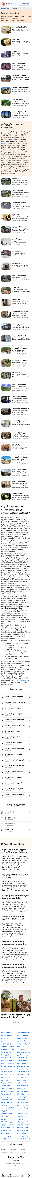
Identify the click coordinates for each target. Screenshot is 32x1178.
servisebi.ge (23, 680)
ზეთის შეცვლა (21, 1046)
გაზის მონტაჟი (5, 1041)
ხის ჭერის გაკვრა (22, 1097)
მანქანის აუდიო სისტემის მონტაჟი (24, 1074)
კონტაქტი (23, 1152)
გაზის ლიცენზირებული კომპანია (24, 1102)
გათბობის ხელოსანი (7, 1088)
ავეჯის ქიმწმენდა (6, 1130)
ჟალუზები (4, 1105)
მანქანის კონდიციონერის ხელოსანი (8, 1074)
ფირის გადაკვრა (6, 1052)
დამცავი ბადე (21, 1116)
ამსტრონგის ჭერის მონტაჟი (8, 1099)
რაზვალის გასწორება (7, 1063)
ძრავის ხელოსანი (6, 1032)
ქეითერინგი (4, 1116)
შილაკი (19, 1111)
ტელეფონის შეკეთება (7, 1127)
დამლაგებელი (5, 1077)
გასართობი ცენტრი (22, 1113)
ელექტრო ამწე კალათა (24, 1108)
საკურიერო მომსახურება (8, 1083)
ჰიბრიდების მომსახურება (24, 1063)
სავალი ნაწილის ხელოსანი (24, 1035)
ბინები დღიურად (6, 1136)
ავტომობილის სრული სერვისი (8, 1049)
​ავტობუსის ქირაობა (7, 1113)
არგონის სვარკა (21, 1041)
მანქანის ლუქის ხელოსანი (24, 1071)
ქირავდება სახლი (22, 1133)
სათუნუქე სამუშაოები (7, 1055)
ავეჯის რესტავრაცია (23, 1085)
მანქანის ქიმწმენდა (22, 1130)
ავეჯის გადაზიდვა (22, 1080)
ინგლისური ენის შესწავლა (8, 1108)
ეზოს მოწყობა (21, 1088)
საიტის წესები (14, 1152)
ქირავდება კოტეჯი (6, 1138)
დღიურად (4, 143)
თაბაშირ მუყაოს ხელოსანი (24, 1094)
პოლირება (4, 1038)
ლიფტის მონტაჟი (6, 1102)
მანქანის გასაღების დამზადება (24, 1057)
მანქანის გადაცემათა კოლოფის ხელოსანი (8, 1035)
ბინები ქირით (5, 1133)
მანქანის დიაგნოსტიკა (23, 1032)
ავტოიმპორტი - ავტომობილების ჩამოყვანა (24, 1055)
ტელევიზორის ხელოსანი (8, 1124)
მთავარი (3, 8)
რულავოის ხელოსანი (7, 1060)
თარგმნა (3, 1119)
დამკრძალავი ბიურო (23, 1122)
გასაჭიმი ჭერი (5, 1097)
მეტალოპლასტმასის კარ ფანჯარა (8, 1094)
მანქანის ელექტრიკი (23, 1066)
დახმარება (4, 1152)
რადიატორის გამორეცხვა (8, 1057)
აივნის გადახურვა (22, 1105)
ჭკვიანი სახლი (21, 1099)
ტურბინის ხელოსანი (7, 1069)
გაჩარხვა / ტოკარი (22, 1038)
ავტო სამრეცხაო (21, 1049)
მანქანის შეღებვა (6, 1043)
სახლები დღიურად (22, 1136)
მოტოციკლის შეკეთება (23, 1043)
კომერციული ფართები (23, 1138)
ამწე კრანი (4, 1111)
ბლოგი (23, 1149)
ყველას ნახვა (16, 1022)
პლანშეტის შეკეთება (23, 1127)
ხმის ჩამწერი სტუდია (7, 1122)
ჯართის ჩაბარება (22, 1077)
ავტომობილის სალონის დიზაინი (8, 1046)
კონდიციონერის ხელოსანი (24, 1124)
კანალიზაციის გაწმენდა (24, 1091)
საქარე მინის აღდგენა (23, 1052)
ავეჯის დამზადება (6, 1085)
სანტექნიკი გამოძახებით (8, 1091)
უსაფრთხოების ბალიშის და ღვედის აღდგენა (24, 1069)
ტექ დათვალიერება (7, 1071)
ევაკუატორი (4, 1080)
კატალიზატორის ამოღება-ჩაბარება (24, 1060)
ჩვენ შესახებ (14, 1149)
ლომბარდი (20, 1119)
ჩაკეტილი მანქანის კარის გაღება (8, 1066)
